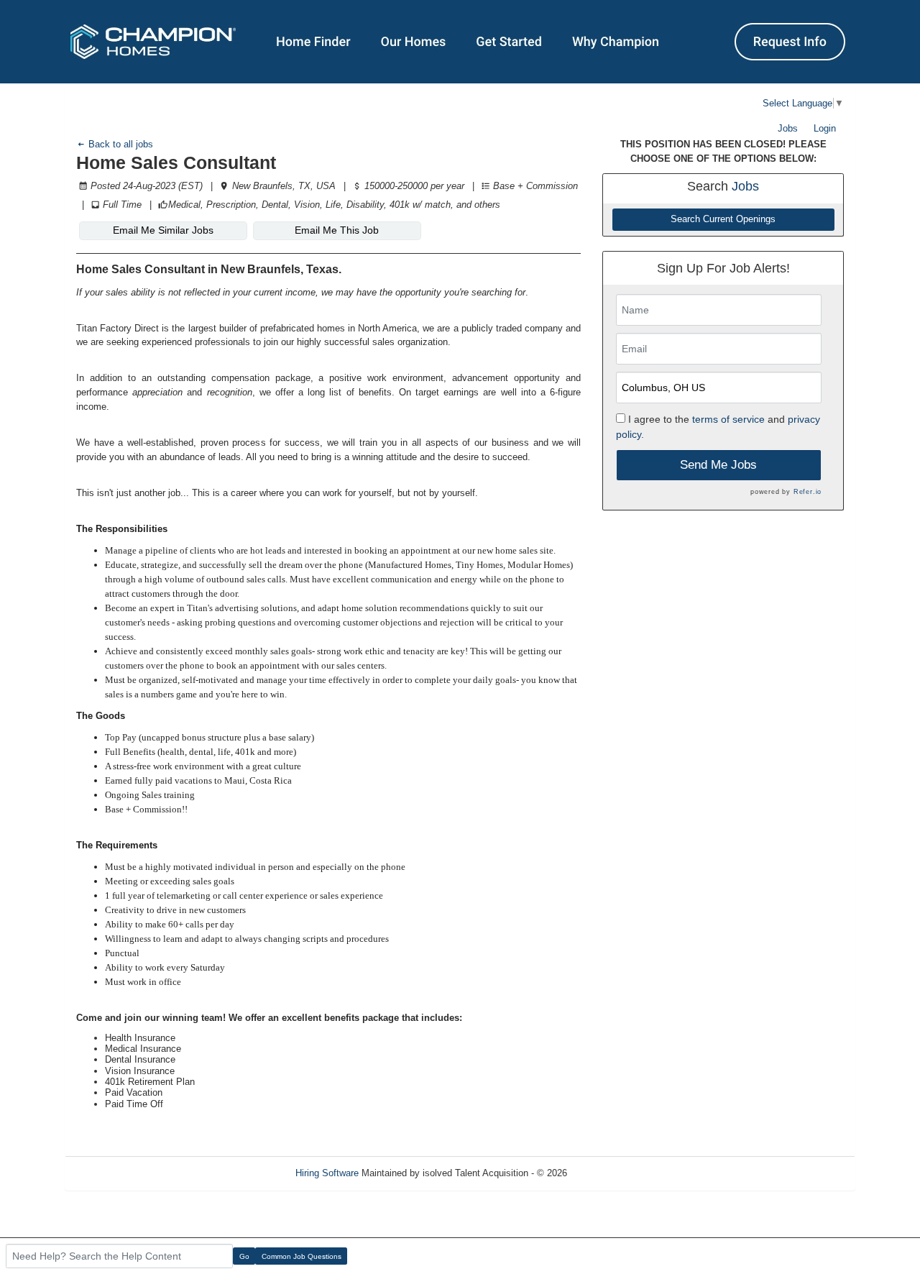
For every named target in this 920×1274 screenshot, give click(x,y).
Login (825, 128)
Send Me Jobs (718, 465)
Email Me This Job (337, 230)
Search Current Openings (723, 219)
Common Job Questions (301, 1256)
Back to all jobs (119, 144)
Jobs (788, 128)
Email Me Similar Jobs (163, 230)
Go (244, 1256)
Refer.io (808, 491)
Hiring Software (327, 1173)
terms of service (728, 419)
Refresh (609, 1173)
